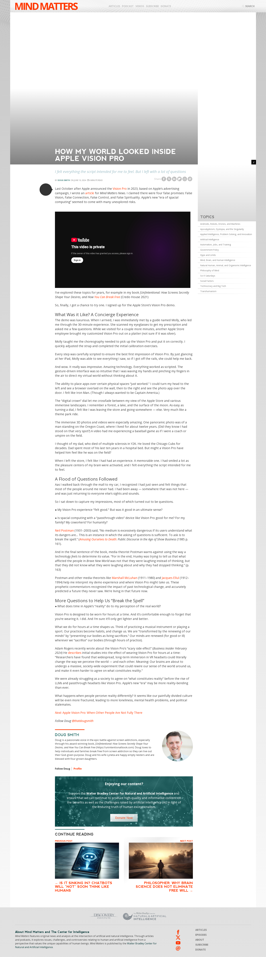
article (89, 193)
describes (74, 653)
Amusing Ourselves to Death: (98, 539)
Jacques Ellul (170, 578)
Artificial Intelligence (209, 239)
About (199, 939)
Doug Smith (64, 180)
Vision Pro (120, 188)
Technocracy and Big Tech (213, 286)
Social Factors (207, 280)
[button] (46, 189)
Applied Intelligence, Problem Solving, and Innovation (226, 234)
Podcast (128, 6)
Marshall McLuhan (124, 578)
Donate (166, 6)
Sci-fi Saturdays (207, 275)
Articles (114, 6)
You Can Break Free (107, 297)
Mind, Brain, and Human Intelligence (217, 260)
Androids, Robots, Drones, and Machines (220, 223)
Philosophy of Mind (209, 270)
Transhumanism (208, 291)
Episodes (201, 935)
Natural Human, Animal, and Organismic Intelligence (225, 265)
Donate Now (124, 818)
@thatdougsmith (82, 721)
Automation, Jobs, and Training (215, 244)
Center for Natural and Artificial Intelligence (175, 916)
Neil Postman (64, 530)
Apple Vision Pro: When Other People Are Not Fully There (98, 713)
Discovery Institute (79, 916)
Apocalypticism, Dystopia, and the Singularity (222, 229)
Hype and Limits (208, 255)
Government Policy (209, 249)
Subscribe (152, 6)
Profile (78, 768)
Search (250, 6)
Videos (139, 6)
